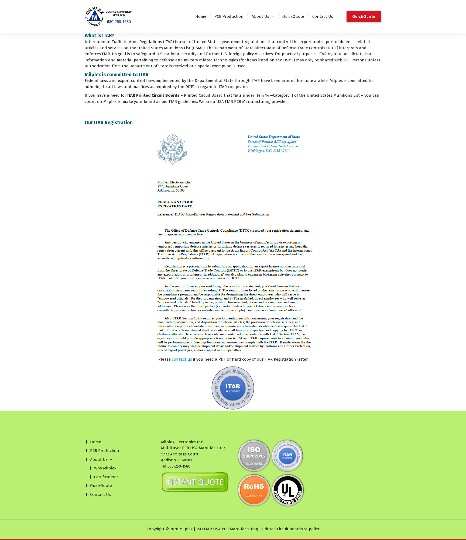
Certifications (106, 477)
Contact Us (322, 16)
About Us (260, 16)
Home (200, 16)
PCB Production (229, 16)
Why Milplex (105, 468)
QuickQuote (293, 16)
